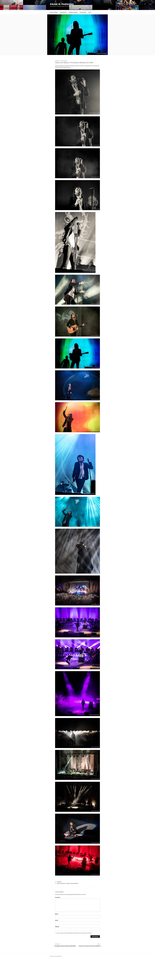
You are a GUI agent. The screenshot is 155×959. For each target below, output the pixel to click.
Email (56, 920)
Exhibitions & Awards (73, 12)
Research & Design (54, 12)
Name (56, 914)
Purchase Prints (83, 12)
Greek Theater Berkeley (72, 883)
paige (65, 60)
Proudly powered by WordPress (56, 956)
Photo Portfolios (63, 12)
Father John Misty (61, 883)
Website (57, 926)
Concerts (59, 881)
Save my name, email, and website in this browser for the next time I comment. (74, 933)
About (89, 12)
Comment (57, 897)
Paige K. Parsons (62, 4)
